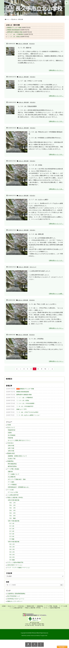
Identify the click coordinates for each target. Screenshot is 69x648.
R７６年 (12, 536)
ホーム (8, 19)
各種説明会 (10, 461)
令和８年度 (11, 445)
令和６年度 (11, 451)
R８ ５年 (12, 513)
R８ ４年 (12, 510)
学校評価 (10, 438)
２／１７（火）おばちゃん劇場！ (39, 199)
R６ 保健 (12, 560)
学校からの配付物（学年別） (15, 497)
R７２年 (12, 526)
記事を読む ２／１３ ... (56, 260)
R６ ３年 (12, 549)
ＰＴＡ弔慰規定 (12, 484)
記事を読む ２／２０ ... (56, 154)
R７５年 (12, 534)
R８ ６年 (12, 515)
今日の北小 (32, 43)
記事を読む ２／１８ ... (56, 189)
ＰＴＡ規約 (11, 482)
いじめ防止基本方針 (13, 495)
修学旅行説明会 (12, 466)
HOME (9, 425)
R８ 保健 (12, 518)
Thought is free (43, 635)
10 (45, 369)
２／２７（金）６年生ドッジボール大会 (30, 81)
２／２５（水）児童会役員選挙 (27, 106)
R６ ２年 (12, 547)
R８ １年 (12, 502)
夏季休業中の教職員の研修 (14, 32)
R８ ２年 (12, 505)
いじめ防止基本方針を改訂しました (39, 271)
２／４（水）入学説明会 (36, 339)
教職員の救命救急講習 (13, 30)
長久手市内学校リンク (13, 596)
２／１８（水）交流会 (35, 165)
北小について (33, 267)
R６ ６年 (12, 557)
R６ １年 (12, 544)
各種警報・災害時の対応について (17, 456)
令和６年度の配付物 (13, 541)
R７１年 (12, 523)
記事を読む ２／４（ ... (56, 361)
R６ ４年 (12, 552)
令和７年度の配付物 (13, 521)
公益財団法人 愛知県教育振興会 (16, 593)
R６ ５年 (12, 554)
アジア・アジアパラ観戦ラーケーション (18, 567)
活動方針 (10, 471)
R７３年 (12, 528)
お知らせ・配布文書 (23, 43)
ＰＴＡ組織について (13, 474)
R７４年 (12, 531)
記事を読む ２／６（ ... (56, 328)
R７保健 (12, 539)
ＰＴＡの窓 (10, 490)
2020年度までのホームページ (15, 599)
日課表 (10, 432)
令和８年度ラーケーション (14, 565)
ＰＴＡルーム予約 (13, 492)
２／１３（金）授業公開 (36, 234)
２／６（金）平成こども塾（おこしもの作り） (43, 304)
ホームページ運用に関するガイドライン (19, 440)
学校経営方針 (11, 430)
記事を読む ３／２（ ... (56, 70)
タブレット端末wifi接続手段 (15, 562)
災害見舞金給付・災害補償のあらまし (18, 487)
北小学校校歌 (11, 435)
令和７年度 (11, 448)
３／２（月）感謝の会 (24, 47)
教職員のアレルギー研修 (14, 27)
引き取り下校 (11, 458)
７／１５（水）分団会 (13, 36)
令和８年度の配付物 (13, 500)
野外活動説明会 (12, 464)
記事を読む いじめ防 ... (56, 293)
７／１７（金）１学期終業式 (15, 34)
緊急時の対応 (11, 453)
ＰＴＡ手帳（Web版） (13, 469)
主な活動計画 (11, 477)
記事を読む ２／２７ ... (56, 96)
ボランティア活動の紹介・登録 (16, 479)
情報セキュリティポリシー (14, 601)
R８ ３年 (12, 508)
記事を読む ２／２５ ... (56, 121)
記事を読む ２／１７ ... (56, 223)
